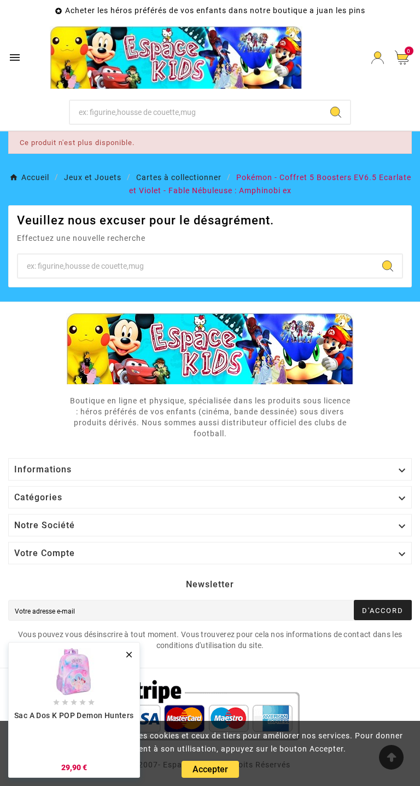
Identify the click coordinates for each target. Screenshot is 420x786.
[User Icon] (377, 57)
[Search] (335, 112)
